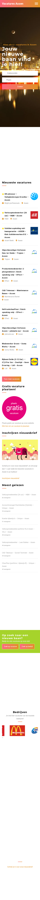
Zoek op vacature (10, 646)
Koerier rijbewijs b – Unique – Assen (15, 518)
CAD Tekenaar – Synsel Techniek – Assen (17, 553)
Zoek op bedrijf (27, 646)
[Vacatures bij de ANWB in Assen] (30, 731)
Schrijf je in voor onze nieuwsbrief (20, 867)
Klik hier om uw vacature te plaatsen (15, 426)
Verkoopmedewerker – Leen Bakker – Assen (18, 542)
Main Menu (36, 3)
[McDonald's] (9, 731)
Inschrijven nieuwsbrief (10, 478)
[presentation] (2, 737)
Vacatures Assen (12, 3)
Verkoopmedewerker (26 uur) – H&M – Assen (19, 495)
